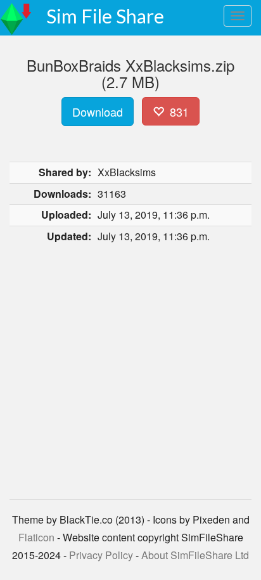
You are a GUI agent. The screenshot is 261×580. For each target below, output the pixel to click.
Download (97, 111)
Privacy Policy (101, 555)
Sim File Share (105, 15)
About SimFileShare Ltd (195, 555)
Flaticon (36, 537)
